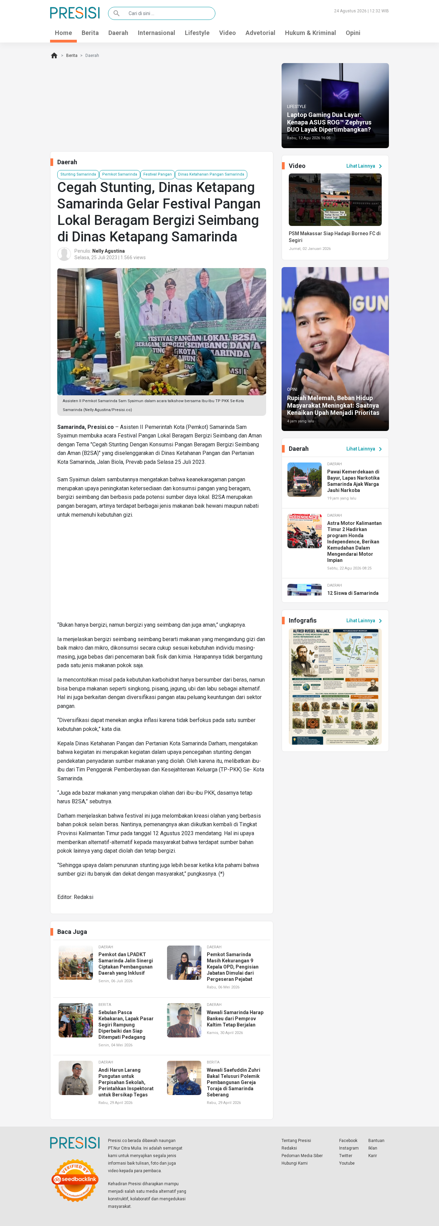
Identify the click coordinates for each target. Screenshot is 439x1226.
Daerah (118, 32)
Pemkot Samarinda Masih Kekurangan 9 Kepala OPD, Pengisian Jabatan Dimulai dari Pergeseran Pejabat (233, 967)
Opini (353, 32)
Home (63, 32)
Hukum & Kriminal (310, 32)
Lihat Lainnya (365, 166)
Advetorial (260, 32)
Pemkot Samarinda (119, 174)
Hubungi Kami (295, 1163)
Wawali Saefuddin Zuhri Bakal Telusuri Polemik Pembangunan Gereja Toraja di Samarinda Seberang (233, 1082)
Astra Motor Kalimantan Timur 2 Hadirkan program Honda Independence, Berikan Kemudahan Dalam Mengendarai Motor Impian (354, 541)
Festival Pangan (157, 174)
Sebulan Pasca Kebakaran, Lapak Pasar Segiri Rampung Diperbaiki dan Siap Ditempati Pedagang (126, 1025)
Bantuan (376, 1140)
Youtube (347, 1163)
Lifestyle (197, 32)
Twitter (345, 1155)
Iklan (372, 1148)
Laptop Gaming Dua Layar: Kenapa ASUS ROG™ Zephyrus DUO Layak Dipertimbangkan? (329, 122)
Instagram (349, 1148)
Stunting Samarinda (78, 174)
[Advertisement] (161, 573)
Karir (372, 1155)
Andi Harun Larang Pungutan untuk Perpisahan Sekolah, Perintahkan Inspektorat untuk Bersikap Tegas (126, 1082)
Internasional (156, 32)
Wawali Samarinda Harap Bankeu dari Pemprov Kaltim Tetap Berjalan (235, 1018)
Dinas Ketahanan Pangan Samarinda (211, 174)
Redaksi (289, 1148)
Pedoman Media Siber (302, 1155)
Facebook (348, 1140)
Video (227, 32)
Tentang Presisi (296, 1140)
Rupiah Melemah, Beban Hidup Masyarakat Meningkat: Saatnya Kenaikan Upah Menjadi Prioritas (333, 405)
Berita (90, 32)
